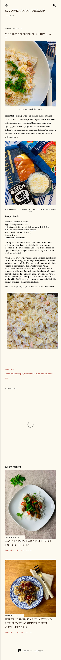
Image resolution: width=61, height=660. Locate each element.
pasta (7, 378)
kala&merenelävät (32, 374)
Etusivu (10, 16)
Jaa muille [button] (9, 369)
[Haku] (54, 5)
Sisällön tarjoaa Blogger (33, 651)
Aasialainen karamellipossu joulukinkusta (28, 543)
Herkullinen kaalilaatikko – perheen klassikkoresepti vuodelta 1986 (29, 623)
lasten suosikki (47, 374)
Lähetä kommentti (24, 550)
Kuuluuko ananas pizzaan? (25, 10)
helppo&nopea (17, 374)
